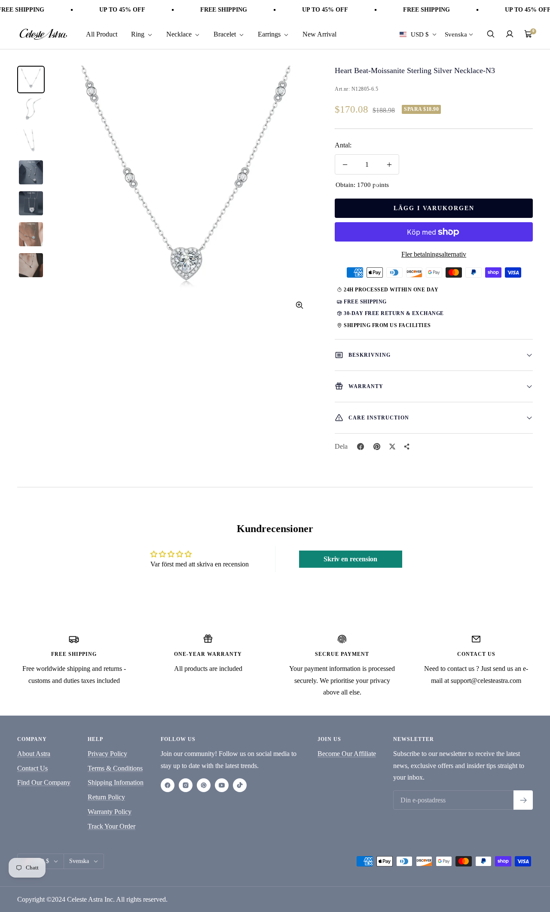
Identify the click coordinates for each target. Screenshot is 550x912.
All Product (101, 33)
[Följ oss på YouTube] (222, 785)
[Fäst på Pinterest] (377, 446)
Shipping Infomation (116, 782)
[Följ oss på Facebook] (167, 785)
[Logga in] (509, 34)
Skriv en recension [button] (350, 559)
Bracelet (226, 33)
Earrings (270, 33)
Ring (138, 33)
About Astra (33, 753)
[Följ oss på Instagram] (185, 785)
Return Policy (106, 797)
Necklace (179, 33)
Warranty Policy (109, 811)
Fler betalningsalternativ (433, 254)
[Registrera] (523, 800)
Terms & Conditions (115, 768)
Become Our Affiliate (347, 753)
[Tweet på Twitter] (392, 446)
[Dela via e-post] (406, 446)
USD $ (420, 34)
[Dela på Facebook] (360, 446)
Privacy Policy (107, 753)
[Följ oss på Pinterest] (204, 785)
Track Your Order (111, 826)
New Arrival (319, 33)
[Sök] (490, 34)
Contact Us (32, 768)
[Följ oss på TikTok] (240, 785)
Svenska (456, 34)
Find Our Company (43, 782)
